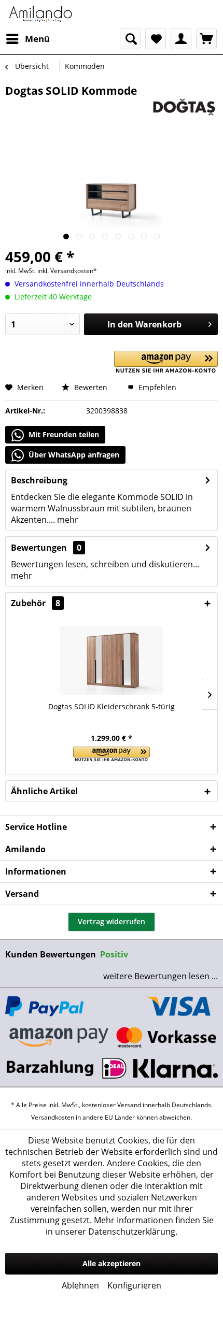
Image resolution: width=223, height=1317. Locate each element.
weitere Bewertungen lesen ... (160, 976)
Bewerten (89, 387)
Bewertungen (39, 547)
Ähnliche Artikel (44, 791)
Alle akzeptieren (111, 1263)
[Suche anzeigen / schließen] (130, 38)
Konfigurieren (134, 1285)
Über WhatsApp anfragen (72, 455)
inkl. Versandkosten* (67, 270)
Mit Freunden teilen (62, 434)
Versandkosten (52, 1117)
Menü (37, 39)
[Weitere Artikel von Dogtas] (184, 107)
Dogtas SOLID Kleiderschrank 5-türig (111, 706)
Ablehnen (80, 1285)
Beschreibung (39, 480)
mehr (66, 519)
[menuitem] (27, 38)
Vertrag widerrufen (111, 921)
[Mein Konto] (181, 38)
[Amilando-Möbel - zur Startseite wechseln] (40, 14)
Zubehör (35, 603)
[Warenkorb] (206, 38)
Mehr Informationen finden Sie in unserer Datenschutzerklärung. (130, 1225)
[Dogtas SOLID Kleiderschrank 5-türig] (111, 660)
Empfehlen (156, 387)
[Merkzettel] (155, 38)
